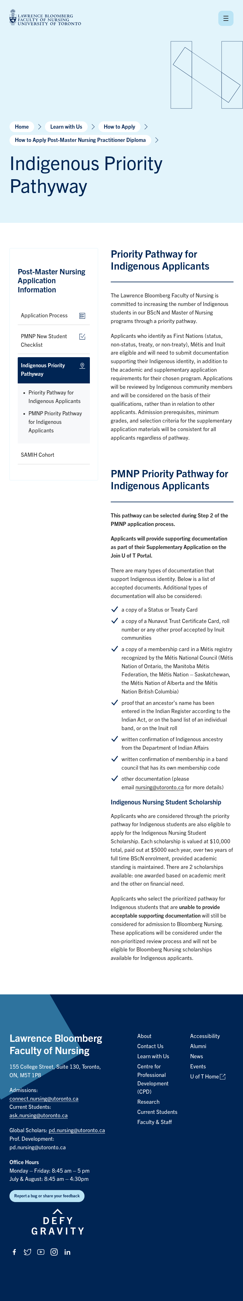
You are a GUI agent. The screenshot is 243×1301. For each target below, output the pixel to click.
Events (198, 1066)
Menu (226, 18)
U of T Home (204, 1076)
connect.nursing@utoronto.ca (43, 1099)
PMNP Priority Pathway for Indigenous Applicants (55, 422)
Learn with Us (66, 127)
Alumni (198, 1046)
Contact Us (150, 1046)
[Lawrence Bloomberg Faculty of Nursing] (45, 18)
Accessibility (205, 1036)
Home (22, 127)
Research (148, 1102)
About (144, 1036)
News (196, 1056)
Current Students (157, 1112)
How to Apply (119, 127)
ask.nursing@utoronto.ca (38, 1115)
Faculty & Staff (154, 1122)
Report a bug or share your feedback (47, 1196)
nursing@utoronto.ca (159, 787)
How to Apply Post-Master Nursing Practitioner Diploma (80, 140)
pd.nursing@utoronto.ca (77, 1130)
